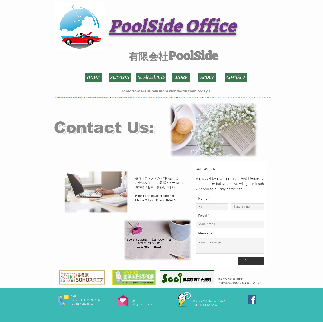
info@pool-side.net (161, 195)
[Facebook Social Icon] (252, 299)
